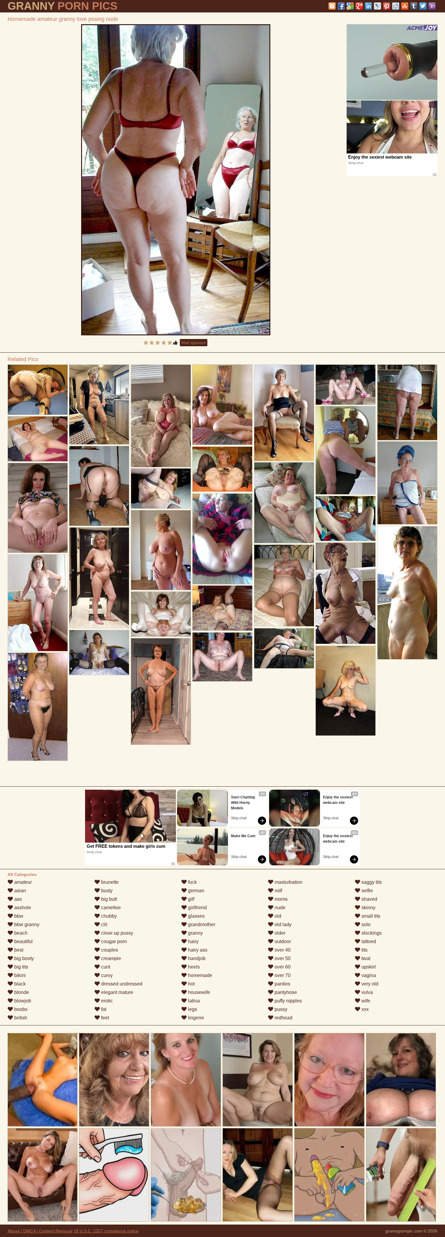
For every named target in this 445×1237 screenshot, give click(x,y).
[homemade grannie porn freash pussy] (38, 389)
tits (364, 949)
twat (365, 958)
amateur (22, 882)
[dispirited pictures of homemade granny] (345, 384)
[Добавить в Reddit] (395, 6)
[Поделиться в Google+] (359, 6)
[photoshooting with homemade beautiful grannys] (99, 404)
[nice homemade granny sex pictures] (38, 707)
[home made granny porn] (38, 602)
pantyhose (285, 992)
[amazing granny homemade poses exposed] (284, 648)
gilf (190, 899)
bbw (18, 916)
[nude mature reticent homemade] (38, 508)
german (195, 890)
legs (192, 1009)
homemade (199, 975)
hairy (193, 941)
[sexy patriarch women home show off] (407, 483)
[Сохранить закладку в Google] (350, 6)
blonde (21, 992)
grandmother (201, 924)
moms (280, 899)
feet (104, 1017)
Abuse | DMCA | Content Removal (40, 1231)
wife (365, 1000)
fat (103, 1009)
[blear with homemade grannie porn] (284, 412)
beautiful (23, 941)
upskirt (368, 966)
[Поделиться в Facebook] (341, 6)
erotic (106, 1000)
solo (365, 924)
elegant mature (116, 992)
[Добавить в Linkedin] (368, 6)
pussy (280, 1009)
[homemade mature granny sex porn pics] (99, 577)
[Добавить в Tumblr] (413, 6)
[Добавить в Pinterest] (386, 6)
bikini (19, 975)
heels (193, 966)
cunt (105, 966)
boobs (20, 1009)
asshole (22, 907)
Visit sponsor (193, 342)
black (19, 983)
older (279, 933)
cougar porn (113, 941)
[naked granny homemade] (222, 538)
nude (279, 907)
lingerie (195, 1017)
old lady (282, 924)
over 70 (282, 975)
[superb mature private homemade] (284, 502)
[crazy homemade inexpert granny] (161, 488)
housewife (198, 992)
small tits (370, 916)
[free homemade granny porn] (161, 691)
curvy (106, 975)
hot (191, 983)
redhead (282, 1017)
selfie (366, 890)
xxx (364, 1009)
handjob (196, 958)
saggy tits (371, 882)
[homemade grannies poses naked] (345, 450)
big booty (23, 958)
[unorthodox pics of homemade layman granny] (99, 652)
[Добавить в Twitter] (423, 6)
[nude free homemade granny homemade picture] (161, 415)
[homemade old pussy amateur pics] (222, 608)
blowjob (22, 1000)
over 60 (282, 966)
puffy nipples (287, 1000)
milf (277, 890)
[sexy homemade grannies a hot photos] (161, 550)
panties (281, 983)
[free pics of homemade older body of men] (407, 593)
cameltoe (110, 907)
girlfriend (197, 907)
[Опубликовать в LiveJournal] (377, 6)
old (277, 916)
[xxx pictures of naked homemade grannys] (345, 518)
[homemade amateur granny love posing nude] (175, 179)
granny (195, 933)
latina (193, 1000)
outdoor (282, 941)
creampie (110, 958)
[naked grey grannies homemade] (222, 657)
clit (103, 924)
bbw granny (26, 924)
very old (369, 983)
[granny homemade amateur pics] (345, 691)
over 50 (282, 958)
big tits (20, 966)
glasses (196, 916)
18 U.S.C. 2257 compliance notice (106, 1231)
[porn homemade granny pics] (345, 593)
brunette (109, 882)
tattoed (368, 941)
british (20, 1017)
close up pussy (116, 933)
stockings (371, 933)
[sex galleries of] (99, 486)
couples (109, 949)
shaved (368, 899)
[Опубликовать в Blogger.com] (332, 6)
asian (19, 890)
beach (20, 933)
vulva (366, 992)
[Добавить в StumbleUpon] (404, 6)
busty (106, 890)
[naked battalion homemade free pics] (222, 469)
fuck (192, 882)
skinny (367, 907)
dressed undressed (121, 983)
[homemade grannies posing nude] (407, 402)
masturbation (287, 882)
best (18, 949)
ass (17, 899)
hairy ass (197, 949)
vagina (368, 975)
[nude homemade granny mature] (38, 439)
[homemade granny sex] (161, 614)
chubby (108, 916)
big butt (108, 899)
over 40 (282, 949)
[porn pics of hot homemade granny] (284, 585)
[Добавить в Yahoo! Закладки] (432, 6)
